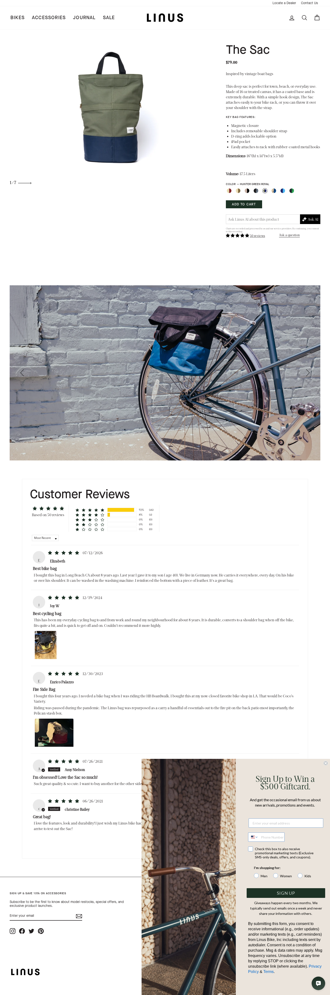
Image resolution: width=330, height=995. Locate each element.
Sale (109, 17)
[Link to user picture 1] (45, 644)
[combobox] (253, 837)
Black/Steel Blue (256, 190)
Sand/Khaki (238, 190)
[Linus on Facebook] (22, 931)
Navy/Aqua (282, 190)
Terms (268, 972)
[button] (238, 235)
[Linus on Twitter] (31, 931)
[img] (64, 552)
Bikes (17, 17)
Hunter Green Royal (265, 190)
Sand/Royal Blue (274, 190)
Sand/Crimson (229, 190)
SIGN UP (286, 893)
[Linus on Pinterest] (41, 931)
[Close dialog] (325, 763)
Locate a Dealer (284, 3)
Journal (84, 17)
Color (247, 184)
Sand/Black (247, 190)
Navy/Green (291, 190)
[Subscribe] (79, 916)
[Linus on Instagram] (12, 931)
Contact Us (309, 3)
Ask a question (289, 235)
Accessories (49, 17)
